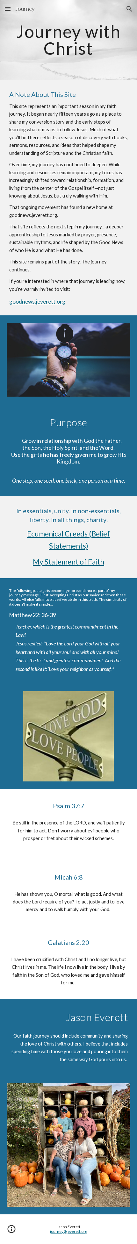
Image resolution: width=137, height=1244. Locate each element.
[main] (69, 40)
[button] (7, 9)
